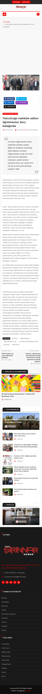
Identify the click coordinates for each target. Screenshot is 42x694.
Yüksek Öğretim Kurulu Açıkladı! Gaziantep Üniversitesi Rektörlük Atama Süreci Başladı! (25, 469)
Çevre (4, 676)
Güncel (4, 622)
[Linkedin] (11, 583)
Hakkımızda (6, 652)
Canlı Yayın (6, 648)
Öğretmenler (24, 338)
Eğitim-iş (15, 338)
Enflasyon (15, 345)
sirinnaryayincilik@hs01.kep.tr (15, 577)
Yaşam (4, 610)
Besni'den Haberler (9, 614)
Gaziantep (5, 602)
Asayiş (4, 630)
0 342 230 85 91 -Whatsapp (14, 573)
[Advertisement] (21, 51)
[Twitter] (7, 583)
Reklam (4, 598)
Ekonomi (6, 345)
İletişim (4, 668)
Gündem (5, 618)
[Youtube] (18, 583)
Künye (4, 672)
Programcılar (6, 664)
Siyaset (4, 626)
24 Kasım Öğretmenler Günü (28, 341)
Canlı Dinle (25, 2)
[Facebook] (3, 583)
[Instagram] (14, 583)
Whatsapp (16, 2)
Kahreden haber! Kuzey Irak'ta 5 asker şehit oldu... (25, 435)
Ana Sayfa (6, 22)
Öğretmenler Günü (9, 341)
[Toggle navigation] (4, 14)
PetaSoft (28, 691)
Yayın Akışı (5, 660)
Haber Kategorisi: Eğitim (10, 114)
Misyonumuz (6, 656)
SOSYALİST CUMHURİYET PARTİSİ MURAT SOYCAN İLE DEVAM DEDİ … (26, 446)
